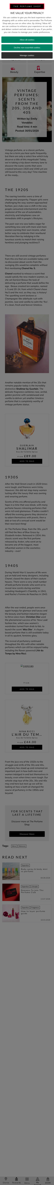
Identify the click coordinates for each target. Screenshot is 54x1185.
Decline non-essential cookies (27, 47)
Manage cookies (27, 55)
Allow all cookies (27, 39)
